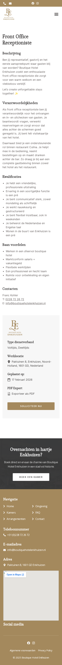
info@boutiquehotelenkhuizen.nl (26, 303)
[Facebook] (33, 3)
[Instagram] (37, 3)
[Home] (8, 14)
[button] (56, 14)
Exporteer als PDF (23, 393)
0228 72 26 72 (14, 299)
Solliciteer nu (31, 406)
